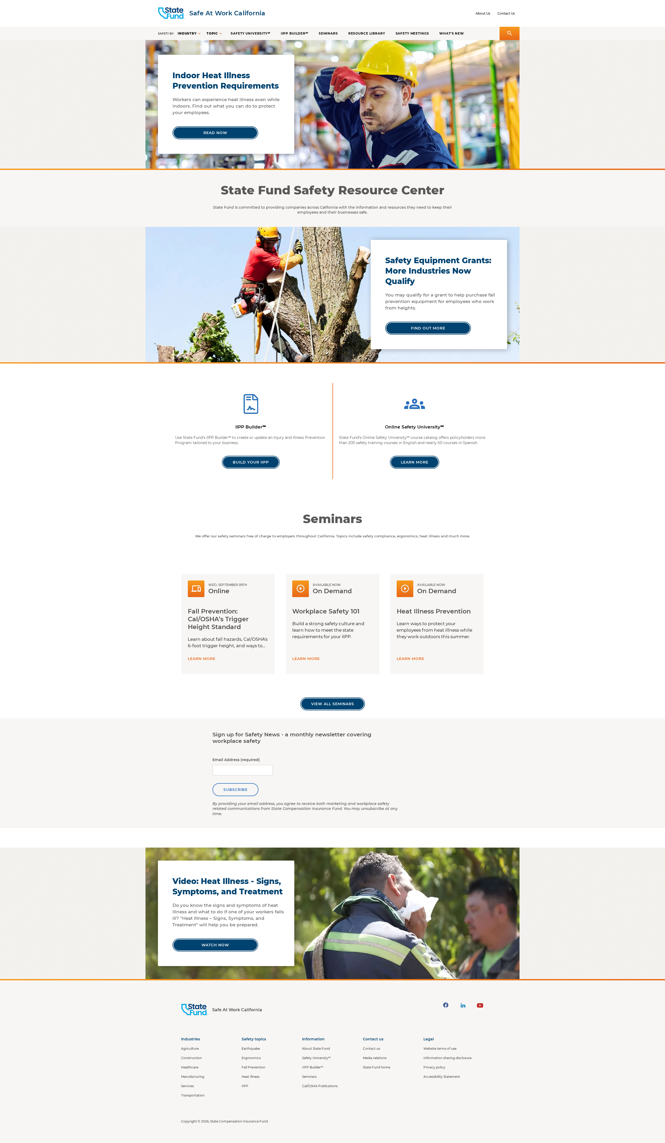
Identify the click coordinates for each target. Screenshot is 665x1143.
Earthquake (251, 1048)
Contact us (371, 1048)
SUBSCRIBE (235, 789)
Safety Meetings (412, 33)
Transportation (192, 1095)
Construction (191, 1058)
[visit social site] (446, 1005)
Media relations (375, 1058)
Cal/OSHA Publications (320, 1086)
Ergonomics (251, 1058)
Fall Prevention (253, 1067)
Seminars (328, 33)
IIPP (245, 1086)
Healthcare (189, 1067)
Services (187, 1086)
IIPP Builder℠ (294, 33)
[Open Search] (510, 33)
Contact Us (506, 13)
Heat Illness (251, 1077)
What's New (451, 33)
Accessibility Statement (441, 1077)
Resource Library (366, 33)
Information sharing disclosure (447, 1058)
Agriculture (190, 1048)
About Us (483, 13)
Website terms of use (439, 1048)
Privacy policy (434, 1067)
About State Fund (316, 1048)
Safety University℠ (250, 33)
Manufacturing (192, 1077)
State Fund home (376, 1067)
